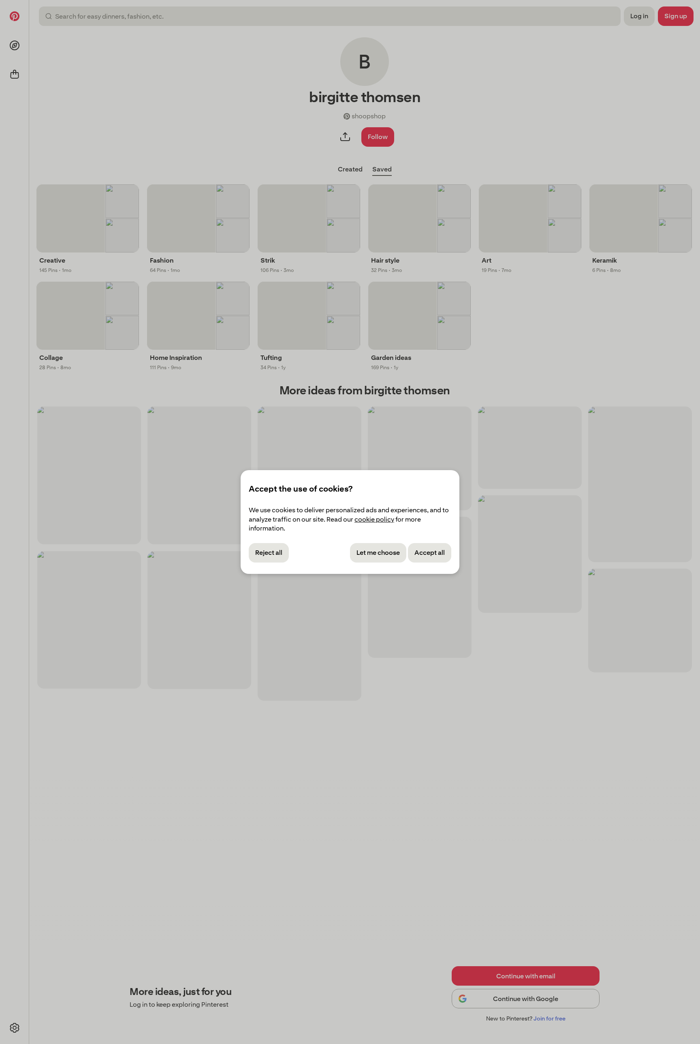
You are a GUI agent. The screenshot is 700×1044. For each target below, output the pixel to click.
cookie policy (374, 519)
